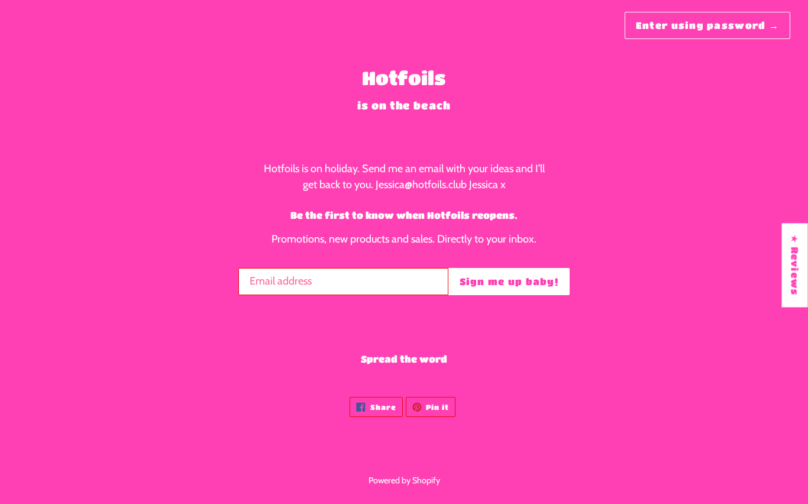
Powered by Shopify (404, 480)
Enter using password (707, 25)
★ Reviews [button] (795, 265)
